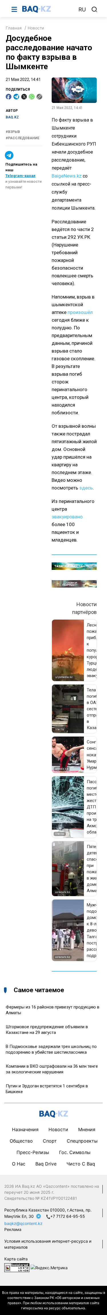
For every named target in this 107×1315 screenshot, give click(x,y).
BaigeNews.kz (67, 176)
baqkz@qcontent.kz (23, 1223)
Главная (14, 27)
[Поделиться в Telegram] (16, 97)
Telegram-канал (20, 176)
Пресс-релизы (33, 1152)
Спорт (50, 1141)
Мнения (86, 1129)
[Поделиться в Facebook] (8, 97)
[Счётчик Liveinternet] (16, 1267)
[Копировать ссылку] (39, 97)
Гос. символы (74, 1152)
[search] (94, 9)
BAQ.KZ (12, 117)
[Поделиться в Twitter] (24, 97)
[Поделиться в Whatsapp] (32, 97)
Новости (36, 27)
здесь (86, 488)
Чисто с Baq (80, 1164)
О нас (18, 1164)
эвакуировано (67, 517)
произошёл (80, 312)
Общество (21, 1141)
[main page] (47, 9)
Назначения (25, 1129)
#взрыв (13, 132)
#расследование (22, 138)
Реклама (12, 1229)
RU (82, 9)
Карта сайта (16, 1258)
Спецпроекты (82, 1141)
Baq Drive (45, 1164)
